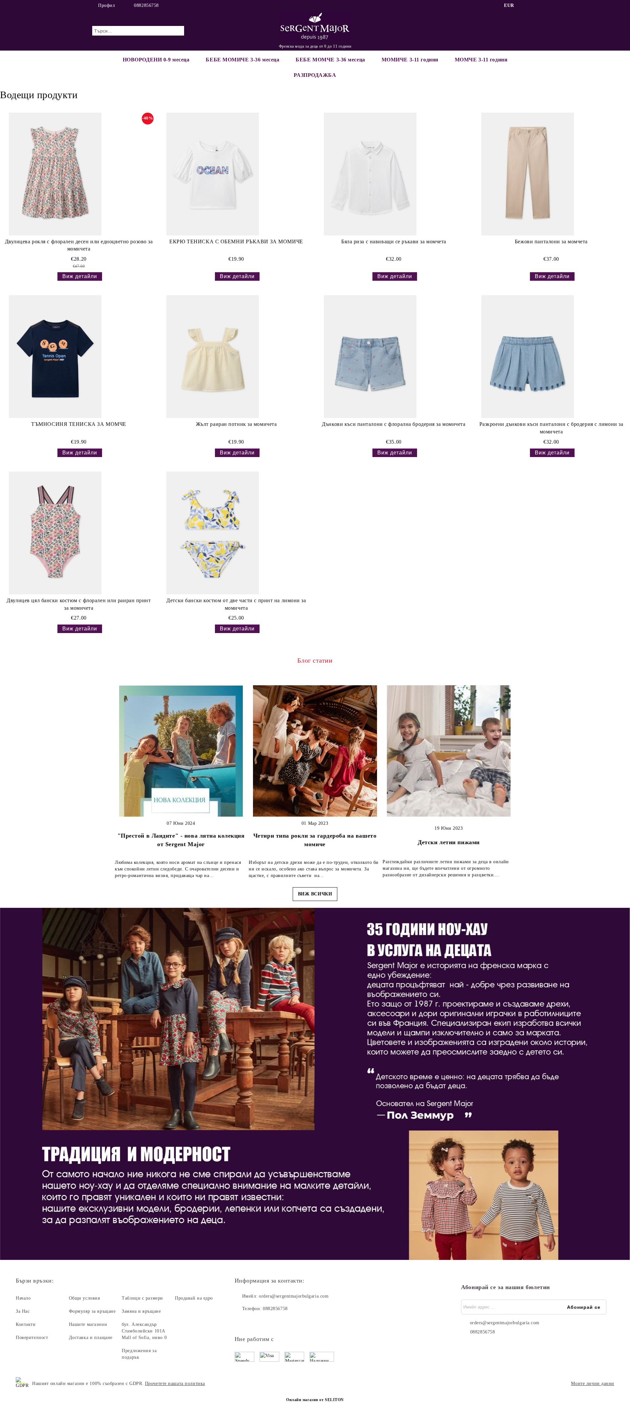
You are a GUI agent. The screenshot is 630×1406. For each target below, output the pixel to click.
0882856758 (146, 5)
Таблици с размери (142, 1298)
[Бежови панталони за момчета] (527, 174)
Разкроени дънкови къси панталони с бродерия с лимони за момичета (551, 427)
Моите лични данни (592, 1383)
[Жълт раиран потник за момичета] (212, 356)
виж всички (315, 893)
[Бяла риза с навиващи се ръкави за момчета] (370, 174)
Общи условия (84, 1298)
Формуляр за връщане (92, 1311)
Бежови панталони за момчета (551, 241)
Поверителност (32, 1337)
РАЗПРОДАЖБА (315, 75)
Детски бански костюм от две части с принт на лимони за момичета (236, 604)
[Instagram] (534, 5)
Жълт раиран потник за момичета (236, 424)
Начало (23, 1298)
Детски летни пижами (449, 842)
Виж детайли (79, 276)
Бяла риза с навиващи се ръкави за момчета (393, 241)
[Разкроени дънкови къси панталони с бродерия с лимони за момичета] (527, 356)
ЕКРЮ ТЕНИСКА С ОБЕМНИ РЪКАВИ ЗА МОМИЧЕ (236, 241)
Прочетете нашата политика (175, 1383)
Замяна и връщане (141, 1311)
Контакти (25, 1324)
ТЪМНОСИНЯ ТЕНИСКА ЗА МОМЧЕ (78, 424)
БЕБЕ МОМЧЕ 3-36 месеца (330, 59)
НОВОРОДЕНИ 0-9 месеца (156, 59)
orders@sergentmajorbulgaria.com (293, 1296)
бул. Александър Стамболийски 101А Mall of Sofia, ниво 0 (144, 1331)
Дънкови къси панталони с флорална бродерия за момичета (393, 424)
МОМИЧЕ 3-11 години (410, 59)
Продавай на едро (194, 1298)
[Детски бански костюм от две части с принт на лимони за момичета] (212, 533)
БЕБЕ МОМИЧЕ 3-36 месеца (242, 59)
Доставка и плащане (91, 1337)
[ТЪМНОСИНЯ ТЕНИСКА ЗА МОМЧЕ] (55, 356)
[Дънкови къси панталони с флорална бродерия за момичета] (370, 356)
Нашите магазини (88, 1324)
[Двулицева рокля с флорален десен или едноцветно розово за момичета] (55, 174)
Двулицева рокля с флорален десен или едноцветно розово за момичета (79, 245)
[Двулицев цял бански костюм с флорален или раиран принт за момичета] (55, 533)
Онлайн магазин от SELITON (315, 1399)
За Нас (23, 1311)
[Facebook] (524, 5)
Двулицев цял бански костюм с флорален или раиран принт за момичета (79, 604)
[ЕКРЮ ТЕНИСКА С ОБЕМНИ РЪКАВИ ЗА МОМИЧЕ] (212, 174)
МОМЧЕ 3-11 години (481, 59)
